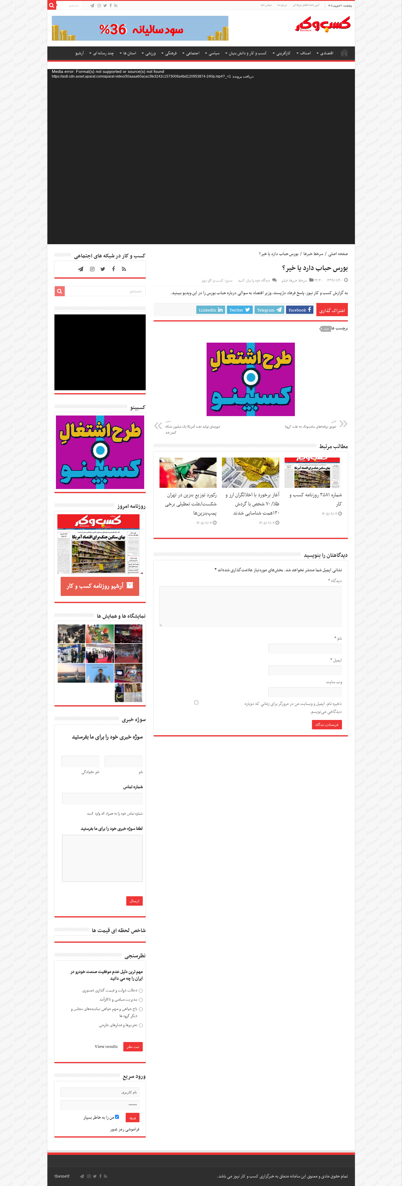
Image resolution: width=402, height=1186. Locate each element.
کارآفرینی (283, 53)
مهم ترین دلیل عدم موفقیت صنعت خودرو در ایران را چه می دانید (106, 975)
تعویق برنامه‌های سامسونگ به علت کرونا (310, 424)
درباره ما (282, 5)
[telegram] (92, 6)
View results (106, 1047)
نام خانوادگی (90, 772)
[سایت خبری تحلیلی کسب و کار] (322, 23)
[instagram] (99, 6)
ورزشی (150, 53)
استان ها (129, 53)
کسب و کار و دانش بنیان (248, 53)
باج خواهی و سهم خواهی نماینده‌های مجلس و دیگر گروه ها (104, 1012)
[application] (201, 156)
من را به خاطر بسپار (99, 1117)
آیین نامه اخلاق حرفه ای (306, 5)
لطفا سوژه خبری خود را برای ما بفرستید (112, 828)
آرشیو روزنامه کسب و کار (95, 586)
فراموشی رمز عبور (124, 1129)
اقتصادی (326, 53)
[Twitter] (105, 6)
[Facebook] (110, 6)
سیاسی (214, 53)
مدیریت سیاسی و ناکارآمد (118, 999)
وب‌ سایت (334, 682)
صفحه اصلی (344, 52)
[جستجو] (51, 5)
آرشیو (79, 53)
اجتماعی (192, 53)
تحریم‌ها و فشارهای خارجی (118, 1025)
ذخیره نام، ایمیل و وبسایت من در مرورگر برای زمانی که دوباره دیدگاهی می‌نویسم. (293, 708)
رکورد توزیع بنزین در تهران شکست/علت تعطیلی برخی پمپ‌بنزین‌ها (191, 504)
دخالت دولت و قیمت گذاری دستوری (109, 990)
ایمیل (336, 660)
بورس (326, 328)
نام (338, 638)
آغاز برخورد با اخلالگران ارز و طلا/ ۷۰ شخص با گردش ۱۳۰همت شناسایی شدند (252, 504)
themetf (61, 1176)
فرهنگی (171, 53)
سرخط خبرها (313, 254)
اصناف (305, 53)
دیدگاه (335, 581)
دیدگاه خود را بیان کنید (254, 280)
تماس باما (266, 5)
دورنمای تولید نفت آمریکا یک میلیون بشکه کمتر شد (192, 427)
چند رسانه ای (103, 53)
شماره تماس (133, 787)
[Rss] (116, 6)
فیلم (285, 280)
